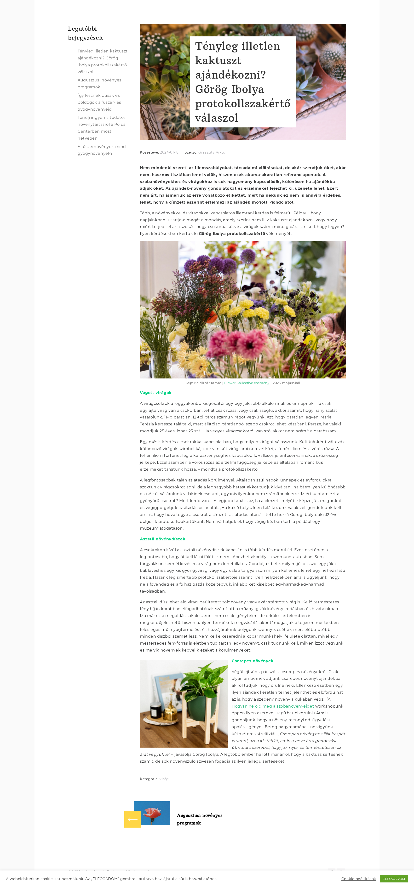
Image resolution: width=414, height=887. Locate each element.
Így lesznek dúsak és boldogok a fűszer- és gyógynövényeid (99, 102)
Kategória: (150, 779)
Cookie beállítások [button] (358, 879)
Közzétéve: (150, 152)
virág (164, 779)
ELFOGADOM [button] (394, 879)
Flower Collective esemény (246, 383)
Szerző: (191, 152)
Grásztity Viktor (212, 152)
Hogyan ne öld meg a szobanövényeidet (273, 706)
